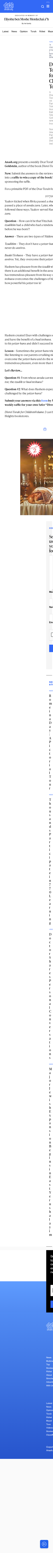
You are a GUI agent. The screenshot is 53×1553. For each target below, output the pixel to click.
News (14, 32)
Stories (49, 1432)
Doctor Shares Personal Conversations (50, 996)
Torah (33, 32)
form (44, 400)
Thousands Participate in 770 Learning (50, 861)
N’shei (42, 32)
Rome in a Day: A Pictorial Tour (50, 741)
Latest (5, 32)
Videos (49, 1428)
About (49, 1375)
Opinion (24, 32)
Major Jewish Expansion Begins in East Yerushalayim (50, 1152)
